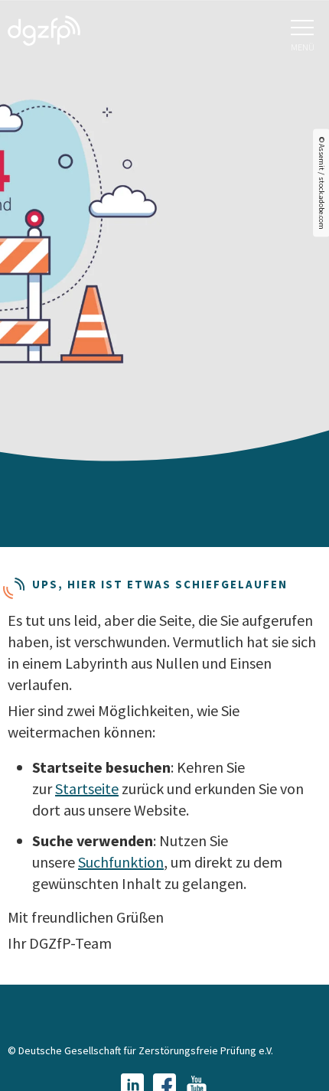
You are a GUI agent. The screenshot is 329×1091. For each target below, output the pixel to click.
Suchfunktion (121, 861)
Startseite (87, 788)
